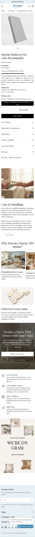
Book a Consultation (17, 354)
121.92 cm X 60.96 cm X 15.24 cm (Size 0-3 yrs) (17, 103)
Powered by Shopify (20, 533)
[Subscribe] (31, 500)
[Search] (29, 6)
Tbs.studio (9, 533)
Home (3, 11)
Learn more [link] (9, 235)
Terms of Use (23, 504)
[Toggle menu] (2, 6)
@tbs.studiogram (17, 455)
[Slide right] (19, 48)
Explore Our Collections (17, 360)
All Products (11, 11)
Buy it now (17, 116)
